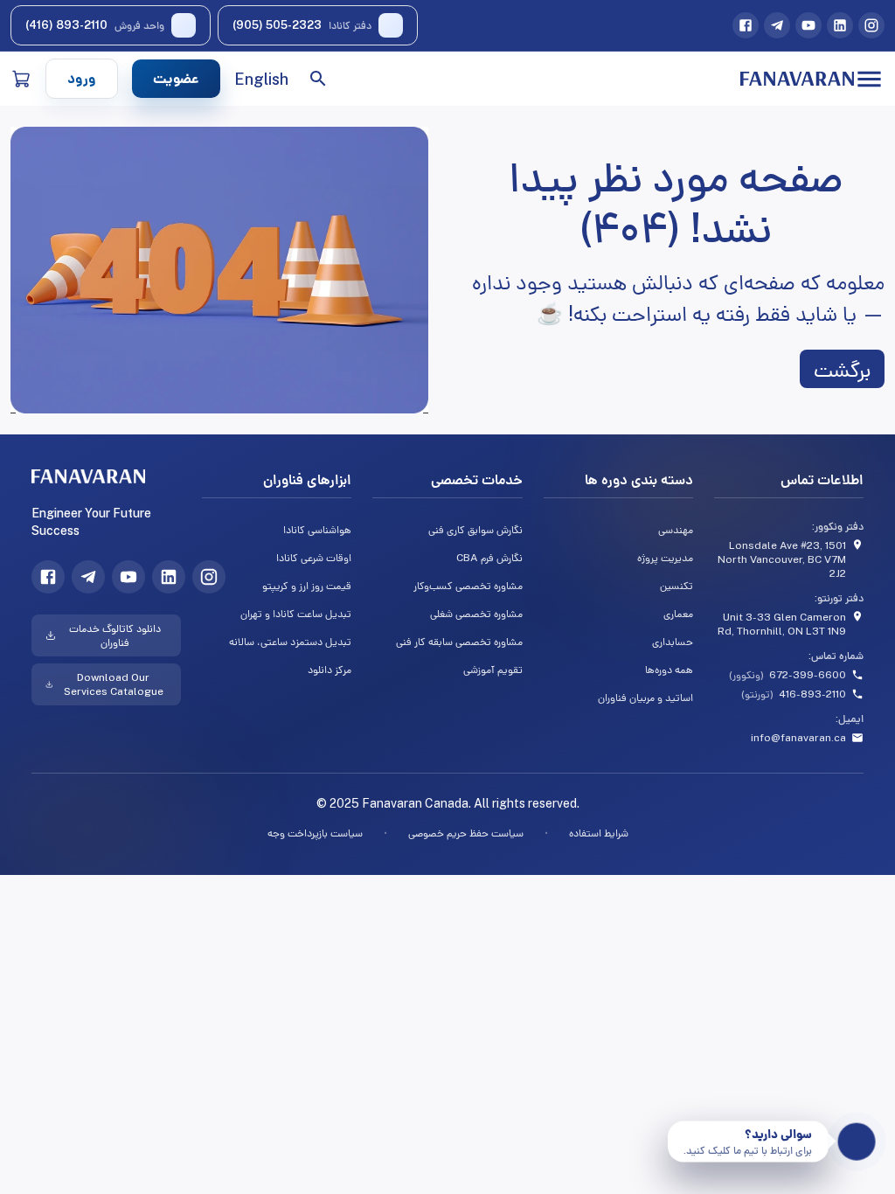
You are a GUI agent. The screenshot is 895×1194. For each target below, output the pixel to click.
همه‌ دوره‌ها (669, 669)
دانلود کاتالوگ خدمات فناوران (115, 635)
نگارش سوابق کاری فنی (475, 530)
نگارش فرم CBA (489, 558)
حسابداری (672, 641)
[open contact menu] (857, 1142)
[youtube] (808, 25)
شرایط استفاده (598, 833)
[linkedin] (840, 25)
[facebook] (745, 25)
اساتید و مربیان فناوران (645, 697)
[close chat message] (674, 1128)
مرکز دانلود (329, 669)
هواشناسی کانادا (317, 530)
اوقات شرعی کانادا (313, 558)
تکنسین (676, 586)
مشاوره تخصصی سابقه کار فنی (459, 641)
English (261, 79)
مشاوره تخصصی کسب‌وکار (467, 586)
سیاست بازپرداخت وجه (315, 833)
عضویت (176, 78)
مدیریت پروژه (665, 558)
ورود (81, 78)
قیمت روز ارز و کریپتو (306, 586)
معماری (678, 613)
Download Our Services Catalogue (113, 684)
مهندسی (675, 530)
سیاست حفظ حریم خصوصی (466, 833)
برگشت (842, 369)
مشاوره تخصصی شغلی (476, 613)
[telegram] (777, 25)
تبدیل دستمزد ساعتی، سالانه (290, 641)
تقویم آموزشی (492, 669)
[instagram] (871, 25)
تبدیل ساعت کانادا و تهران (295, 613)
